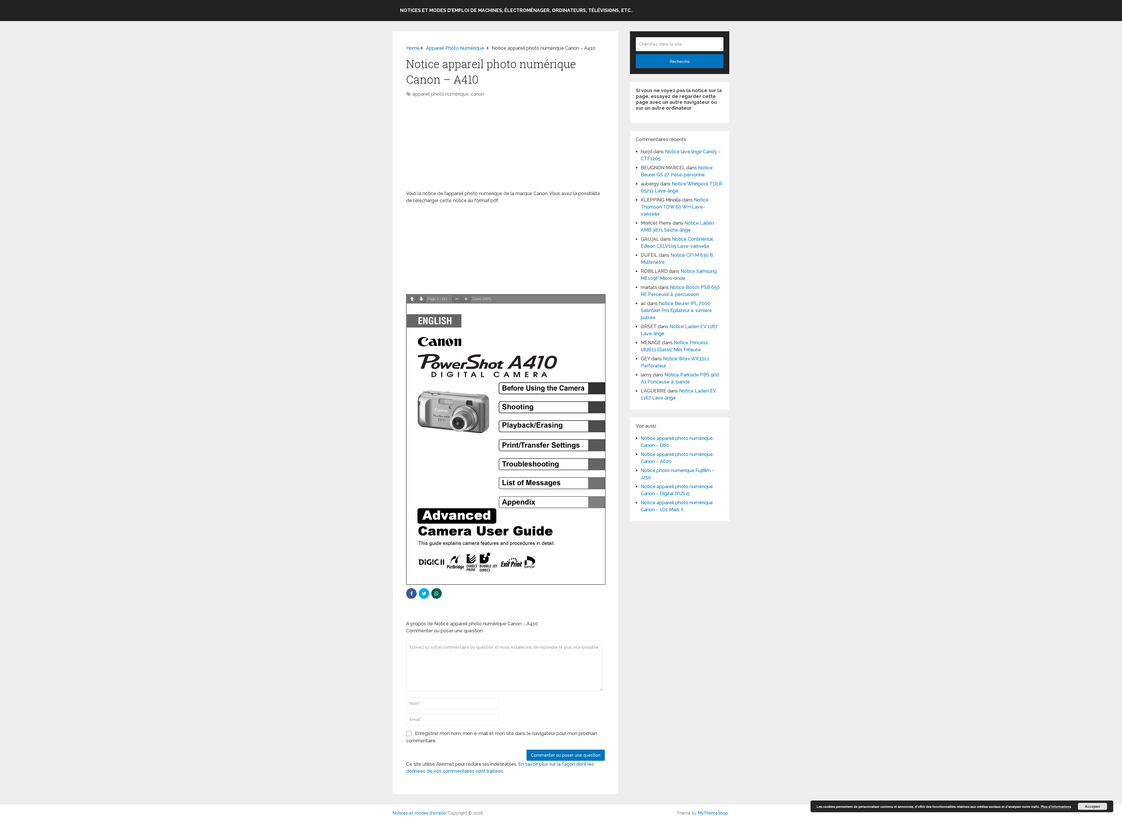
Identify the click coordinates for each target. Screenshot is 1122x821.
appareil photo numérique (440, 94)
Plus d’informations (1056, 806)
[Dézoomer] (456, 299)
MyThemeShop (713, 813)
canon (477, 94)
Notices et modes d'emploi (419, 813)
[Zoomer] (466, 299)
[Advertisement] (505, 147)
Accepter (1092, 806)
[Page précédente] (412, 299)
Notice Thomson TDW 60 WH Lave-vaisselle (675, 207)
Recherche (680, 61)
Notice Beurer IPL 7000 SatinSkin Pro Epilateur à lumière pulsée (676, 310)
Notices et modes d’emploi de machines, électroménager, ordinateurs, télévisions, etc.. (516, 10)
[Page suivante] (421, 299)
